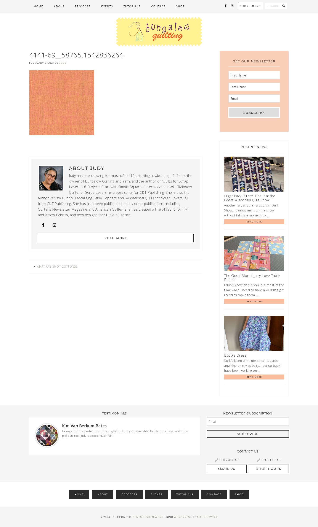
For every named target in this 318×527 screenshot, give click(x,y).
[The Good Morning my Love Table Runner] (254, 254)
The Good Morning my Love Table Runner (252, 277)
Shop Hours (250, 6)
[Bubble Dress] (254, 334)
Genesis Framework (148, 517)
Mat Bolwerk (207, 517)
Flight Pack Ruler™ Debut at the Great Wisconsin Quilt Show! (249, 198)
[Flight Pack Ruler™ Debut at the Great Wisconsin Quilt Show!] (254, 175)
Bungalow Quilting (159, 31)
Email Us (227, 468)
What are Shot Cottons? (57, 266)
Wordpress (183, 517)
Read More (115, 238)
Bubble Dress (235, 355)
